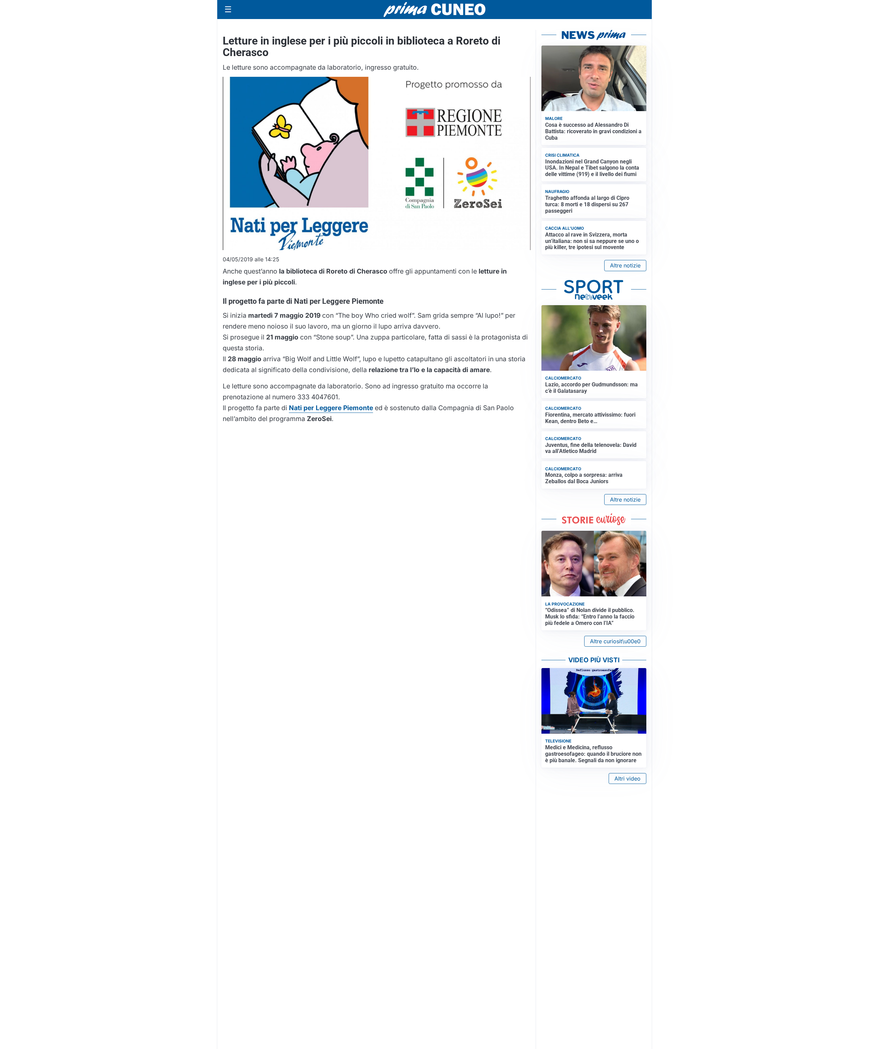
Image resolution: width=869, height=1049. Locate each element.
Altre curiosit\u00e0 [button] (615, 641)
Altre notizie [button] (625, 265)
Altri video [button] (627, 778)
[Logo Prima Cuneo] (434, 9)
